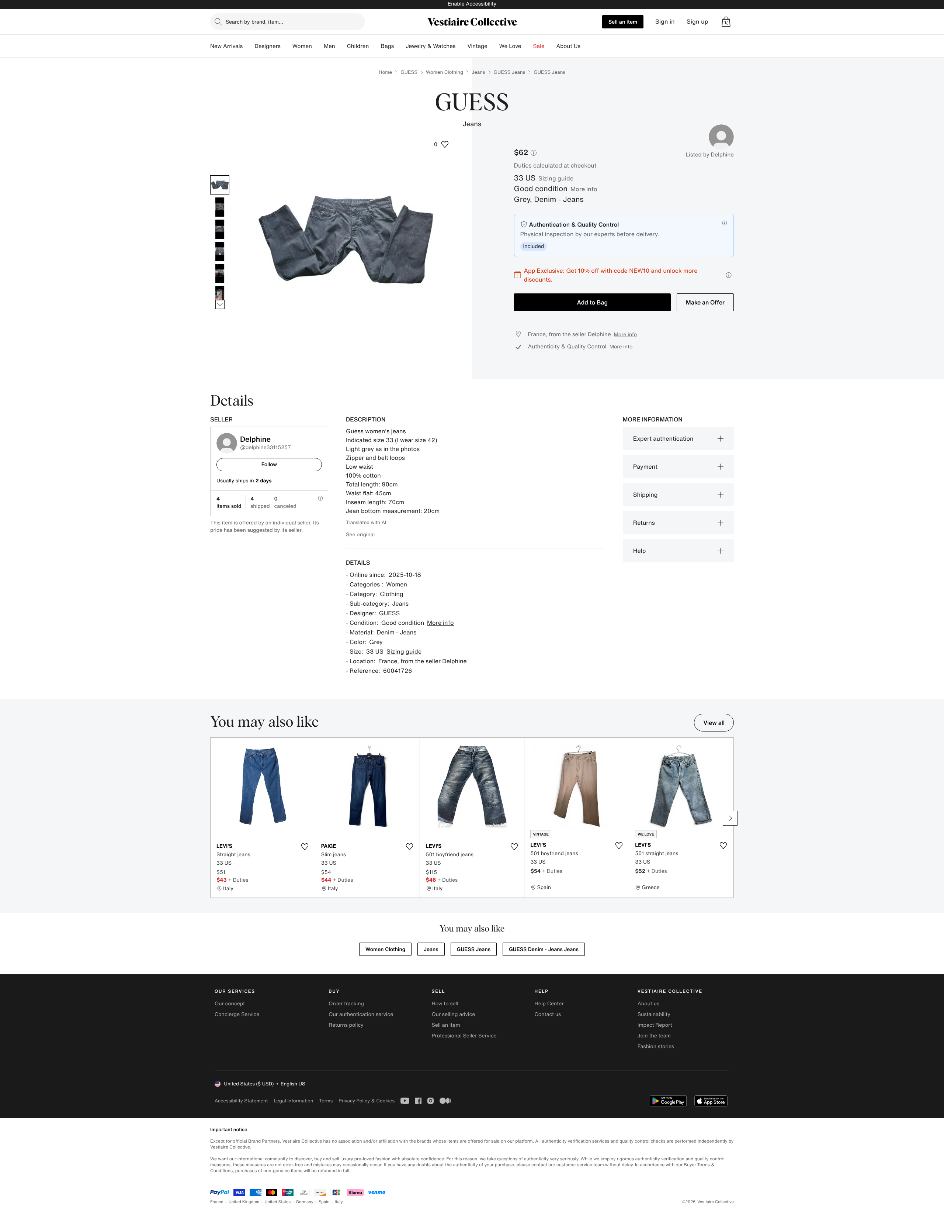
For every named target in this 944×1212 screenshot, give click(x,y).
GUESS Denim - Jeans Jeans (544, 949)
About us (648, 1004)
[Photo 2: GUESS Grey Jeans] (219, 207)
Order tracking (346, 1004)
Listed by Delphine (710, 154)
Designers (267, 46)
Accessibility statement (241, 1100)
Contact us (548, 1014)
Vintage (477, 46)
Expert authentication (663, 438)
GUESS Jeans (509, 72)
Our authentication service (361, 1014)
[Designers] (286, 46)
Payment (645, 466)
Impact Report (655, 1025)
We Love (510, 46)
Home (385, 72)
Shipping (645, 494)
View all (714, 722)
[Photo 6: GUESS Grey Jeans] (219, 295)
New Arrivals (226, 46)
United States (278, 1202)
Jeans (478, 72)
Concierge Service (237, 1014)
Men (329, 46)
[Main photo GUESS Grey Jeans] (219, 184)
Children (358, 46)
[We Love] (527, 46)
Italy (339, 1202)
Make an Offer (705, 302)
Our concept (230, 1004)
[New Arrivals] (248, 46)
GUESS (408, 72)
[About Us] (586, 46)
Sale (539, 46)
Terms (326, 1100)
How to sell (444, 1004)
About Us (568, 46)
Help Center (549, 1004)
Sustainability (654, 1014)
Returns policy (346, 1025)
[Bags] (400, 46)
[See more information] (728, 275)
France (216, 1202)
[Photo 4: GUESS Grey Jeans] (219, 251)
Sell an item (622, 21)
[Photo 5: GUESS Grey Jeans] (219, 273)
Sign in (665, 21)
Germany (304, 1202)
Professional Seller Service (463, 1036)
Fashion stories (656, 1046)
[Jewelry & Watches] (461, 46)
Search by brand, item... (254, 21)
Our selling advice (453, 1014)
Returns (644, 522)
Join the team (654, 1036)
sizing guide (555, 178)
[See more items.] (220, 304)
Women (302, 46)
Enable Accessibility (472, 4)
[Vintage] (493, 46)
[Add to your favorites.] (305, 846)
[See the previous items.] (220, 175)
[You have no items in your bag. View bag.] (726, 22)
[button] (726, 22)
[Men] (341, 46)
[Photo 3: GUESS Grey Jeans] (219, 229)
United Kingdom (244, 1202)
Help (639, 550)
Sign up (697, 21)
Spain (324, 1202)
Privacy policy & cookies (367, 1100)
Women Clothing (444, 72)
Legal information (293, 1100)
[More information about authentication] (724, 222)
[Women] (318, 46)
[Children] (375, 46)
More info (583, 189)
